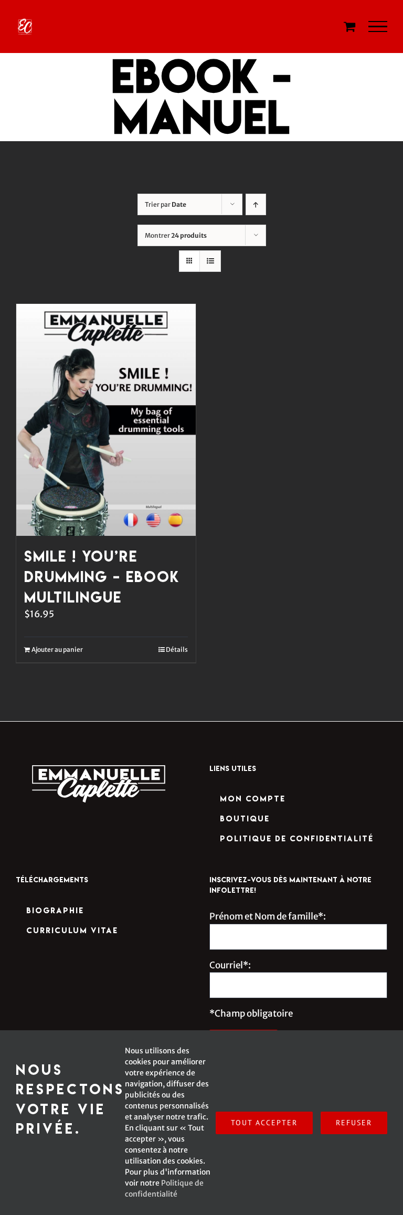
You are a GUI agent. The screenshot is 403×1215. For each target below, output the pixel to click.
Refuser (354, 1122)
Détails (177, 649)
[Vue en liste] (210, 261)
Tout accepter (264, 1122)
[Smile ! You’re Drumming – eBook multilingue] (106, 420)
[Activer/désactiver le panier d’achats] (349, 26)
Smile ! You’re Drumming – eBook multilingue (102, 576)
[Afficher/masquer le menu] (378, 27)
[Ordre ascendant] (256, 204)
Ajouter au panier (57, 649)
